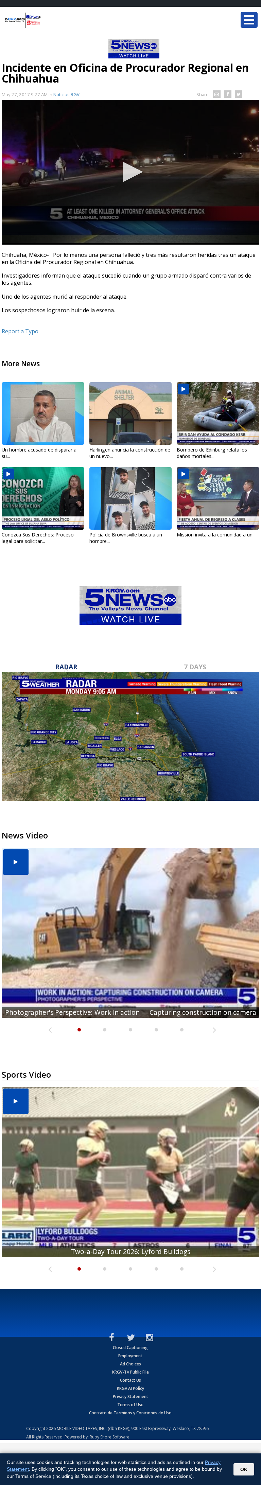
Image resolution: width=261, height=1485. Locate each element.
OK (243, 1469)
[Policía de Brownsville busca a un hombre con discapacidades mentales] (130, 498)
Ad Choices (130, 1364)
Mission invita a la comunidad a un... (216, 534)
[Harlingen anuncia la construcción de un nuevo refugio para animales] (130, 413)
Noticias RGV (66, 94)
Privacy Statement (130, 1396)
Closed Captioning (130, 1347)
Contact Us (130, 1380)
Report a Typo (20, 331)
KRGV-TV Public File (130, 1372)
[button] (130, 172)
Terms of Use (130, 1405)
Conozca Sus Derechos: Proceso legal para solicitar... (38, 537)
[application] (130, 172)
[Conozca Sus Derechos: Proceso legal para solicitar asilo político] (43, 498)
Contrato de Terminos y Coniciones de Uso (130, 1413)
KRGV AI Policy (130, 1388)
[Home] (45, 20)
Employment (130, 1356)
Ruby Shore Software (109, 1437)
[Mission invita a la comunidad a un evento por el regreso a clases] (218, 498)
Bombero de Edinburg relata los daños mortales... (212, 452)
